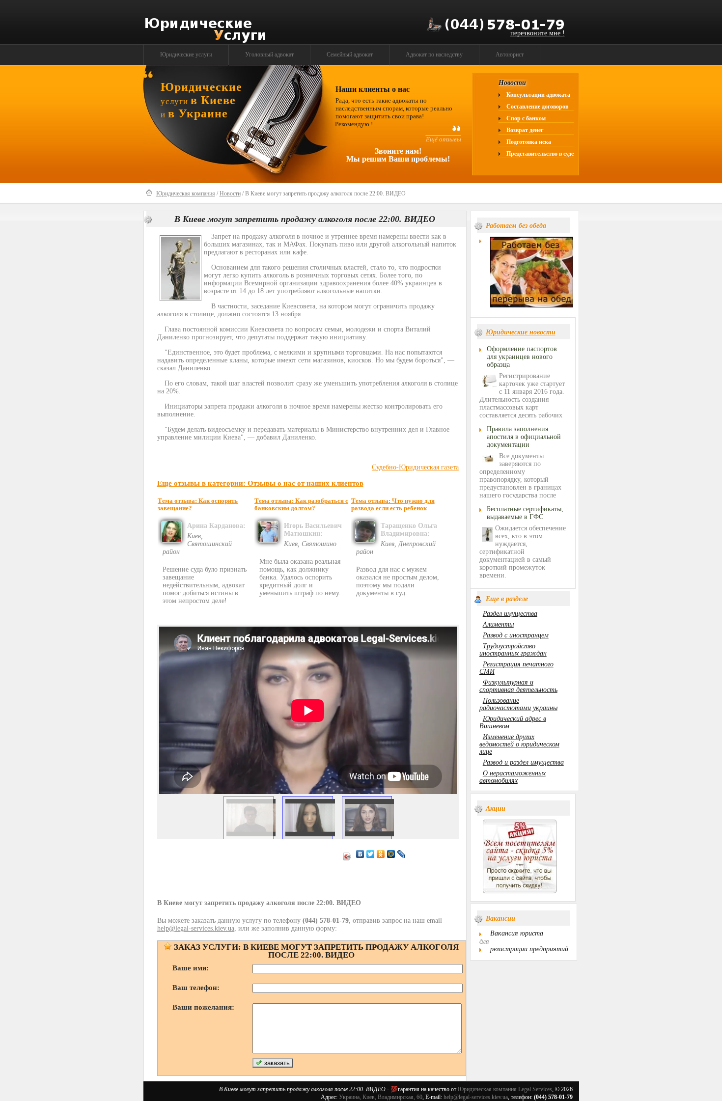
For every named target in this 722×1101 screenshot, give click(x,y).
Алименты (498, 624)
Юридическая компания (185, 193)
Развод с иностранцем (516, 635)
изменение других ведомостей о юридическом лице (519, 744)
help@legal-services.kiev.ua (476, 1097)
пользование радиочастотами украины (518, 704)
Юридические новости (520, 332)
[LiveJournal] (401, 854)
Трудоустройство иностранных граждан (513, 649)
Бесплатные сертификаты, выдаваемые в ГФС (525, 513)
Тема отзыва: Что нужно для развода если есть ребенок (393, 504)
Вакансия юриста (516, 933)
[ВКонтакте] (360, 854)
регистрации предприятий (529, 949)
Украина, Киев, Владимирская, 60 (380, 1097)
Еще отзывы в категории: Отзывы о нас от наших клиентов (260, 483)
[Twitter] (370, 854)
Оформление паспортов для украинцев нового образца (522, 356)
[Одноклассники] (381, 854)
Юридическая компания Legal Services (505, 1089)
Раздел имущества (510, 613)
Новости (230, 193)
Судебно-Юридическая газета (415, 467)
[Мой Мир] (391, 854)
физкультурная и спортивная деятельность (518, 686)
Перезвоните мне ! (537, 33)
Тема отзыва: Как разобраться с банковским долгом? (301, 504)
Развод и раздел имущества (523, 762)
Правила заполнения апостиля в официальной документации (524, 436)
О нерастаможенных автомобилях (512, 777)
